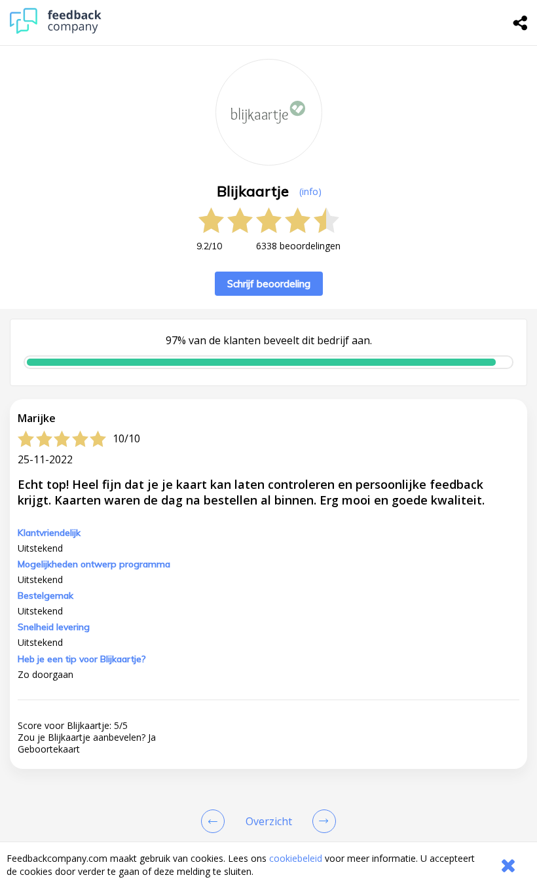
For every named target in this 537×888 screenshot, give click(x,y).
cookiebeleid (295, 858)
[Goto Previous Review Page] (215, 821)
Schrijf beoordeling (268, 283)
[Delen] (520, 22)
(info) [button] (310, 191)
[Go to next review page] (321, 821)
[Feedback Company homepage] (56, 30)
